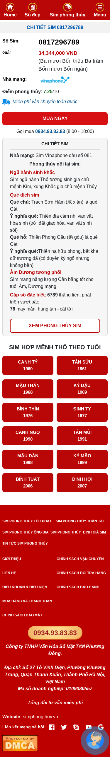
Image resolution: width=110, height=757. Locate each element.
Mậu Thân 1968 (28, 389)
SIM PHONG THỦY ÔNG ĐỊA (25, 532)
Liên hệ (9, 573)
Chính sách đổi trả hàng (81, 573)
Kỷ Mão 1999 (82, 459)
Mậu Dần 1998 (27, 459)
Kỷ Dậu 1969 (82, 389)
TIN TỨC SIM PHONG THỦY (25, 543)
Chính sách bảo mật (22, 615)
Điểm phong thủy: (22, 91)
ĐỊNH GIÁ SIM (94, 532)
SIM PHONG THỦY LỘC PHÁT (27, 521)
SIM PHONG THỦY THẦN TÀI (80, 521)
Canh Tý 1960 (28, 365)
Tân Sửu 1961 (82, 365)
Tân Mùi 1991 (82, 435)
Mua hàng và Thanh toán (27, 601)
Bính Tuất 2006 (28, 482)
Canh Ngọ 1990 (28, 435)
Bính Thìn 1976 (28, 412)
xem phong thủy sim (55, 325)
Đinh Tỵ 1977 (82, 412)
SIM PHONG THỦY (65, 532)
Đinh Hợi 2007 (82, 482)
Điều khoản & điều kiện (24, 587)
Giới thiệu (11, 559)
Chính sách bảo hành (78, 587)
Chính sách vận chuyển (80, 559)
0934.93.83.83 (55, 633)
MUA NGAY (55, 118)
